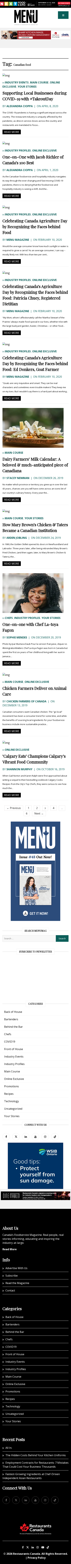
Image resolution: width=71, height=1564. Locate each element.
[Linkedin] (33, 1547)
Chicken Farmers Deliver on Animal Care (34, 691)
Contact (10, 1290)
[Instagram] (38, 1547)
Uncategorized (13, 1108)
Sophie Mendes (16, 637)
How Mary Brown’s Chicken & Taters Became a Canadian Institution (35, 527)
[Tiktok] (55, 1136)
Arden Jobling (16, 538)
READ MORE (11, 132)
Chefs (9, 618)
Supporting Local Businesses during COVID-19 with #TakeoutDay (34, 95)
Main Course (39, 82)
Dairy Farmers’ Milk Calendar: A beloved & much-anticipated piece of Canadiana (35, 464)
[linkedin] (25, 1136)
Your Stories (27, 86)
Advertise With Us (16, 1268)
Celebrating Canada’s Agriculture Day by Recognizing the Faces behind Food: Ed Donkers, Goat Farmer (35, 363)
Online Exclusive (44, 150)
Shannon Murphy (19, 769)
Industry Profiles (18, 150)
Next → (39, 813)
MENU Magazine (17, 240)
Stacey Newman (17, 478)
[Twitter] (16, 1136)
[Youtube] (42, 1547)
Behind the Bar (13, 1027)
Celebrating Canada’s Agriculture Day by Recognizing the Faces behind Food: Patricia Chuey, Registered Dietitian (35, 295)
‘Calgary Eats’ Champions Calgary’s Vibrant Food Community (34, 758)
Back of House (13, 1012)
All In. (8, 1448)
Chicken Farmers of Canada (26, 701)
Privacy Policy (37, 1558)
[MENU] (25, 12)
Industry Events (17, 82)
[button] (63, 15)
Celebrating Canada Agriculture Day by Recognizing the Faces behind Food (34, 226)
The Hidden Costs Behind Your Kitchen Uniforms (35, 1455)
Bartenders (11, 1019)
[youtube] (35, 1136)
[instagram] (45, 1136)
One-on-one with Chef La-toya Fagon (30, 627)
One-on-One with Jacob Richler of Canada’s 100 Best (33, 159)
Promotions (11, 1086)
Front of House (13, 1049)
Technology (11, 1101)
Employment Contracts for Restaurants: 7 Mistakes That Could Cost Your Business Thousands (35, 1464)
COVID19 (9, 1041)
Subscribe (11, 1275)
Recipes (9, 1094)
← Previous (14, 808)
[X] (27, 1547)
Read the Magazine (17, 1283)
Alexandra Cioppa (19, 106)
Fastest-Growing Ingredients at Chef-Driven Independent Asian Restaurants (31, 1476)
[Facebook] (6, 1136)
